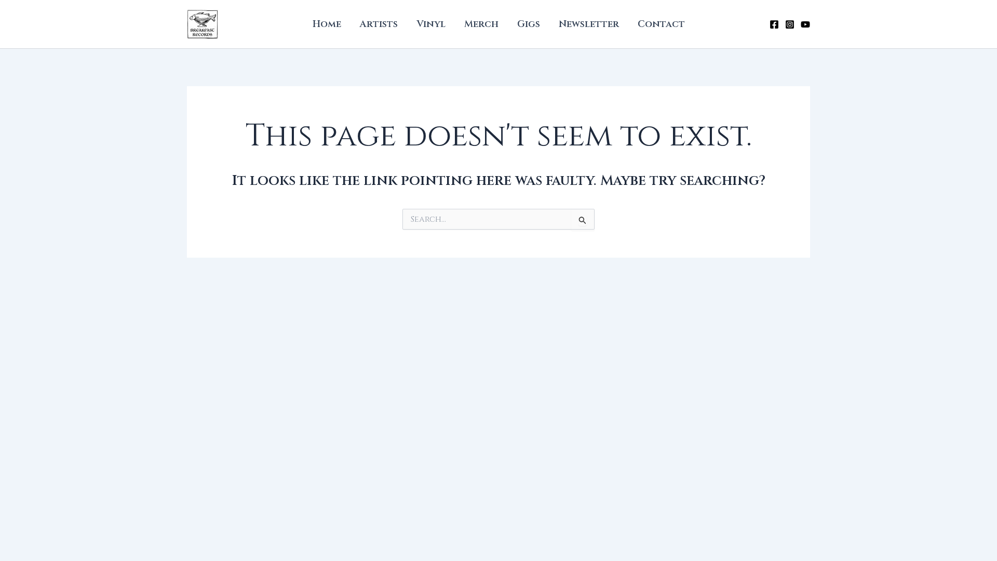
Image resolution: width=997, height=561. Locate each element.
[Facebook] (774, 24)
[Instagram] (789, 24)
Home (327, 24)
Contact (661, 24)
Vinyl (431, 24)
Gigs (528, 24)
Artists (379, 24)
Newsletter (589, 24)
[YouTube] (805, 24)
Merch (481, 24)
